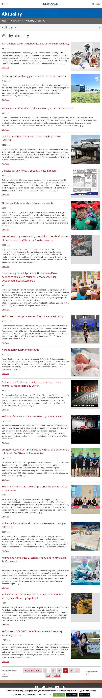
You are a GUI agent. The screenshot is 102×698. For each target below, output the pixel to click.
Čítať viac (5, 67)
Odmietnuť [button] (72, 694)
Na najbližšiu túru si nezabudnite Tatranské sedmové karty (35, 43)
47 (78, 670)
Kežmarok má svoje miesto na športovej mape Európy (32, 316)
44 (60, 670)
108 (48, 675)
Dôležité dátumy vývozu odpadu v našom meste (29, 170)
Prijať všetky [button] (59, 694)
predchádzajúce (33, 670)
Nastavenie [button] (84, 694)
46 (72, 670)
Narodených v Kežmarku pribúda (20, 349)
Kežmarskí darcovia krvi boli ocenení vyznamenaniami (32, 416)
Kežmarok (50, 4)
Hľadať (97, 4)
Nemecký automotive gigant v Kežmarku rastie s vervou (34, 76)
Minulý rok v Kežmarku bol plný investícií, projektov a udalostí (37, 108)
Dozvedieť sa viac (44, 694)
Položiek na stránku (10, 671)
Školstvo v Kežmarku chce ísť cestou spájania (27, 203)
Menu (6, 4)
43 (54, 670)
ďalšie (57, 675)
